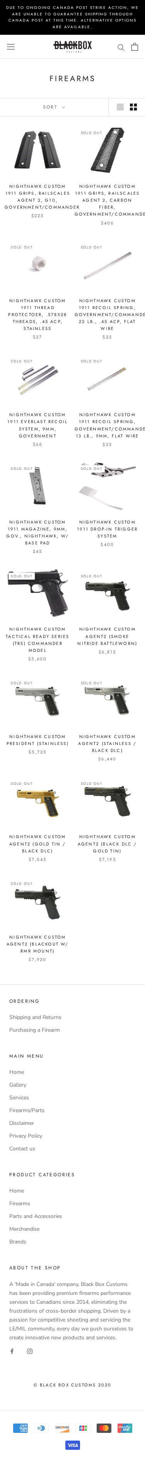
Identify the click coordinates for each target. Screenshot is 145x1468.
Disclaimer (21, 1123)
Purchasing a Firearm (34, 1030)
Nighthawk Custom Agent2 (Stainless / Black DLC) (107, 743)
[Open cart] (134, 47)
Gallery (17, 1085)
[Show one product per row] (120, 107)
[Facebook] (12, 1350)
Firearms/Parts (26, 1110)
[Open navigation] (11, 47)
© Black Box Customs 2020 (73, 1385)
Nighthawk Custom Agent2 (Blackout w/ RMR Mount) (38, 944)
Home (16, 1072)
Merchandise (24, 1229)
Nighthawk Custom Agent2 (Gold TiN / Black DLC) (37, 844)
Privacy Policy (25, 1136)
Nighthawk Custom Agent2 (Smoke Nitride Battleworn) (107, 636)
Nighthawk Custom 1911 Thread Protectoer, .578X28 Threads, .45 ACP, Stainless (37, 315)
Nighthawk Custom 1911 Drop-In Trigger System (107, 529)
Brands (17, 1241)
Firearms (19, 1203)
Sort (51, 107)
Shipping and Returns (35, 1017)
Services (19, 1097)
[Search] (121, 47)
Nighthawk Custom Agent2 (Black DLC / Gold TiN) (107, 844)
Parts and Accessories (35, 1216)
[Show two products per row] (133, 107)
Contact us (22, 1148)
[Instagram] (29, 1350)
